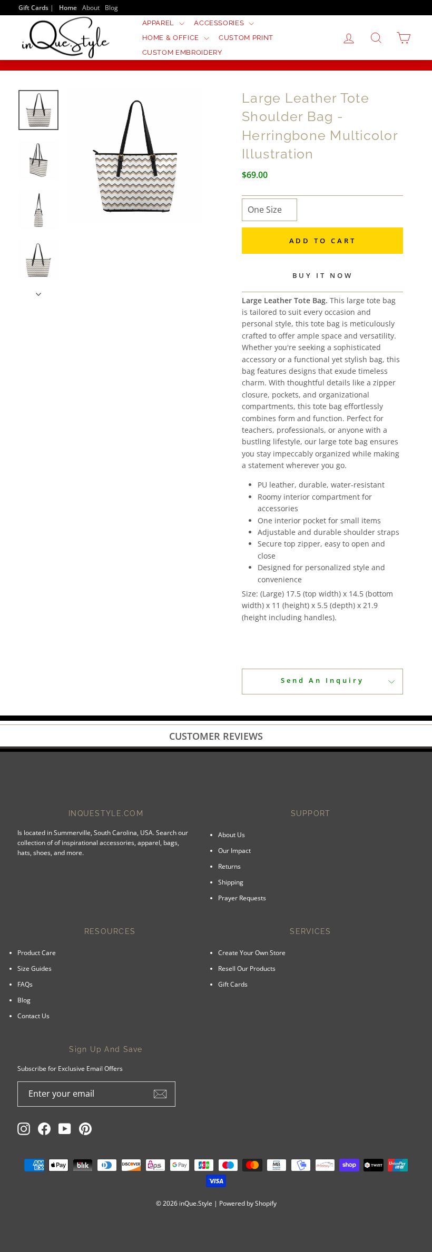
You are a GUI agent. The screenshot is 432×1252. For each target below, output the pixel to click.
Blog (111, 7)
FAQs (25, 984)
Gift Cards (233, 984)
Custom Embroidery (182, 52)
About (91, 7)
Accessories (220, 23)
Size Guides (34, 968)
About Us (231, 834)
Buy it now (322, 275)
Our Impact (234, 850)
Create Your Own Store (252, 952)
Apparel (159, 23)
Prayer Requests (242, 897)
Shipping (230, 882)
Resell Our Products (247, 968)
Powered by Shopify (248, 1203)
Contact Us (33, 1015)
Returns (229, 866)
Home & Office (171, 38)
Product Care (36, 952)
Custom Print (246, 38)
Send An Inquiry (322, 680)
